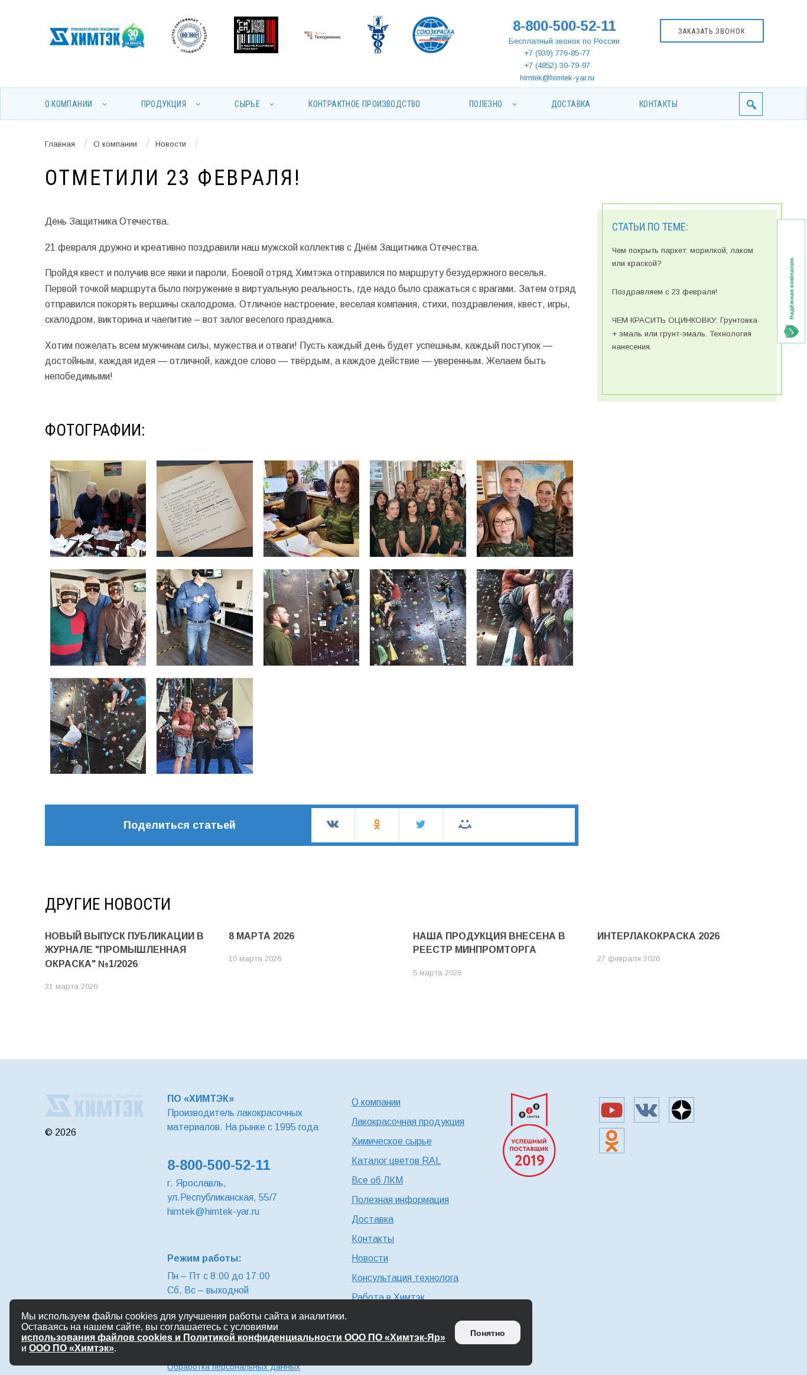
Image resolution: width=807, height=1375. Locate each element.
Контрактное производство (364, 104)
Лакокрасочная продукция (408, 1122)
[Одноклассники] (376, 824)
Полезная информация (400, 1200)
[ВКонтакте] (332, 824)
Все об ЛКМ (377, 1180)
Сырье (247, 104)
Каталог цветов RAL (396, 1161)
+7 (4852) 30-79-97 (557, 65)
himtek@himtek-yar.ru (557, 77)
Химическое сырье (392, 1141)
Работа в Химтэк (388, 1297)
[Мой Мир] (465, 824)
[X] (420, 824)
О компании (69, 104)
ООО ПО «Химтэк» (71, 1348)
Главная (60, 144)
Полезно (486, 104)
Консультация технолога (405, 1278)
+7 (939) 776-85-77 (557, 52)
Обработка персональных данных (233, 1366)
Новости (170, 144)
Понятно (487, 1333)
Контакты (658, 104)
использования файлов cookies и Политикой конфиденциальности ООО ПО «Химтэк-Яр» (233, 1337)
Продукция (164, 104)
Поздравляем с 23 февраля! (664, 291)
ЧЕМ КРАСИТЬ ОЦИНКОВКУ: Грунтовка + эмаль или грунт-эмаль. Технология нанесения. (684, 333)
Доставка (571, 104)
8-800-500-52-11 (564, 26)
